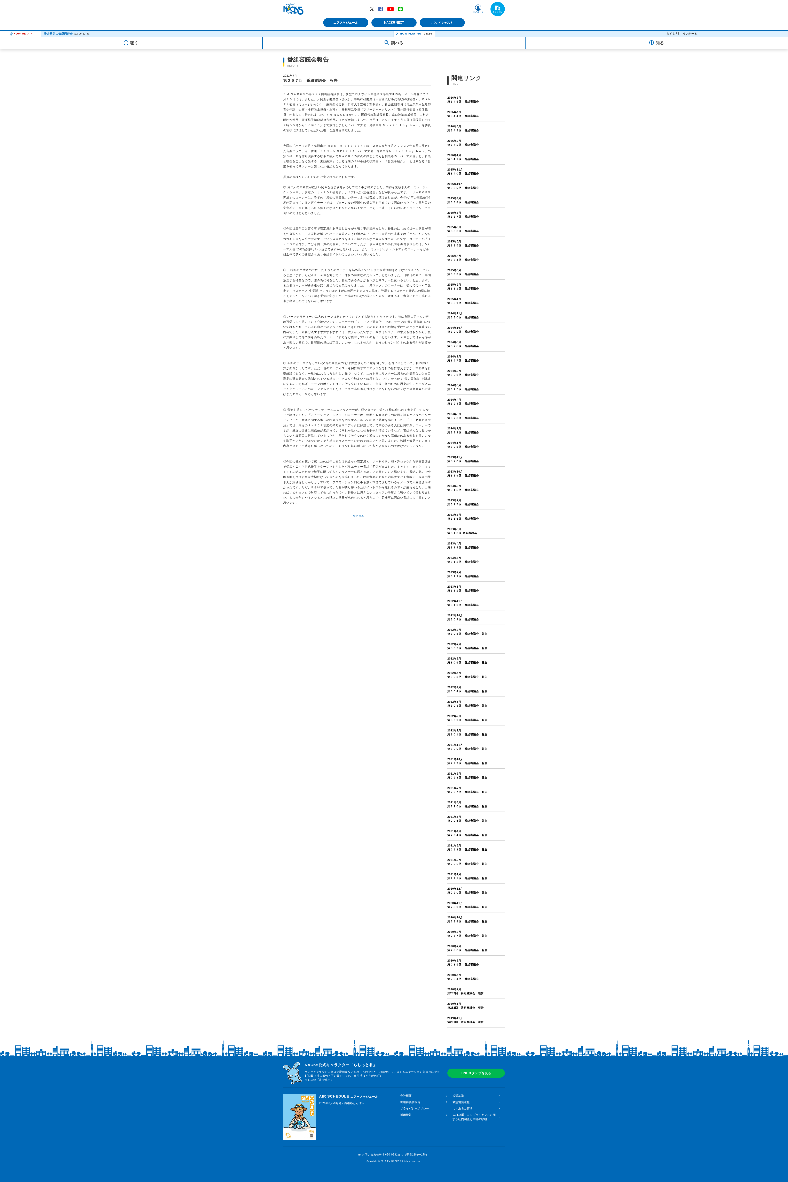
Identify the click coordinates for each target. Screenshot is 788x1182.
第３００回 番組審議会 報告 (467, 747)
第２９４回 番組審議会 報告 (467, 833)
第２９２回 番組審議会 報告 (467, 862)
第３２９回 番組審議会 (463, 329)
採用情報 (406, 1114)
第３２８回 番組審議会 (463, 344)
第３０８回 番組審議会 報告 (467, 631)
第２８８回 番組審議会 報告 (467, 919)
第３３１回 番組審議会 (463, 301)
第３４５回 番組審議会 (463, 99)
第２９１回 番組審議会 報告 (467, 876)
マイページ (478, 12)
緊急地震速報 (461, 1102)
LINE (400, 9)
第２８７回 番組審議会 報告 (467, 934)
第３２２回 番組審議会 (463, 430)
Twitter (371, 9)
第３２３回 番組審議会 (463, 416)
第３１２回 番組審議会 (463, 574)
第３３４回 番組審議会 (463, 258)
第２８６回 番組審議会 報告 (467, 948)
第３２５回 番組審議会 (463, 387)
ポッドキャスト (442, 22)
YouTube (390, 9)
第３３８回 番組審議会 (463, 200)
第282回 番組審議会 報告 (465, 1005)
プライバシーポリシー (414, 1108)
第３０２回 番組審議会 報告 (467, 718)
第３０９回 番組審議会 (463, 617)
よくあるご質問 (462, 1108)
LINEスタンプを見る (476, 1073)
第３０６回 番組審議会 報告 (467, 660)
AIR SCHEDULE (348, 1096)
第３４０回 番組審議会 (463, 171)
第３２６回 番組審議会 (463, 373)
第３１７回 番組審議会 (463, 502)
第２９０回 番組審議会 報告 (467, 890)
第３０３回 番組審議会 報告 (467, 703)
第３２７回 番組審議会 (463, 358)
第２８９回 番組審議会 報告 (467, 905)
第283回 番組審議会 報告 (465, 991)
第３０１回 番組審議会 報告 (467, 732)
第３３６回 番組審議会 (463, 229)
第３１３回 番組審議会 (463, 560)
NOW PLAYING (410, 33)
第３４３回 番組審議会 (463, 128)
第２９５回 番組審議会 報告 (467, 818)
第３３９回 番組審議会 (463, 186)
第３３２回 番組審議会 (463, 286)
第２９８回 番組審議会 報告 (467, 775)
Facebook (380, 9)
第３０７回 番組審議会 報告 (467, 646)
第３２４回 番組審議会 (463, 401)
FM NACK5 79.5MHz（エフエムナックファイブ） (293, 9)
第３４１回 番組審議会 (463, 157)
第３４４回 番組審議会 (463, 114)
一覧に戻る (357, 516)
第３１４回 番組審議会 (463, 545)
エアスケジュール (345, 22)
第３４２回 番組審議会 (463, 142)
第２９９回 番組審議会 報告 (467, 761)
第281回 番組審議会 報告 (465, 1020)
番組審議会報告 (410, 1102)
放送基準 (458, 1095)
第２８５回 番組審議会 (463, 962)
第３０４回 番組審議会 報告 (467, 689)
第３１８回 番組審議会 (463, 488)
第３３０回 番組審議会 (463, 315)
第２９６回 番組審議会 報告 (467, 804)
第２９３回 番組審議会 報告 (467, 847)
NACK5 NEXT (394, 22)
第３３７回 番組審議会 (463, 214)
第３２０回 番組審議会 (463, 459)
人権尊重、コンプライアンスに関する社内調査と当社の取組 (474, 1117)
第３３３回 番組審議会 (463, 272)
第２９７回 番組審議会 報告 (467, 790)
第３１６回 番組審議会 (463, 516)
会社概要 (406, 1095)
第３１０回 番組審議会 (463, 603)
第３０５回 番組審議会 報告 (467, 675)
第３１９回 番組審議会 (463, 473)
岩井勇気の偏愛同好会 (58, 33)
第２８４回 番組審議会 (463, 977)
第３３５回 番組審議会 (463, 243)
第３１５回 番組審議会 (462, 531)
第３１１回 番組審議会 (463, 588)
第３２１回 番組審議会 (463, 445)
